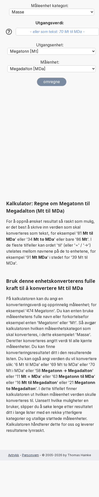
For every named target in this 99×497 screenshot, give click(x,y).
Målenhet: (49, 62)
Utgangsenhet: (49, 45)
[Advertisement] (49, 143)
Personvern (30, 455)
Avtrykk (13, 455)
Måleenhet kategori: (49, 5)
